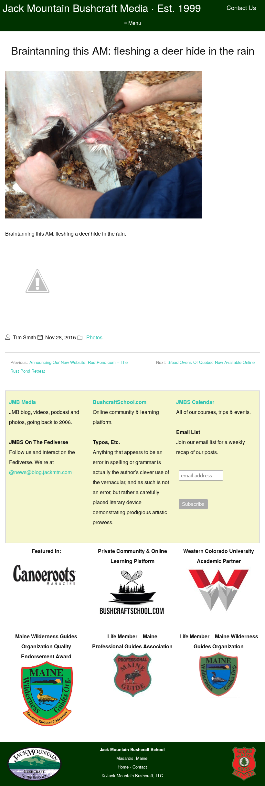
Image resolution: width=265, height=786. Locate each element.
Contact (139, 767)
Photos (94, 337)
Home (123, 767)
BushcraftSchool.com (119, 402)
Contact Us (241, 7)
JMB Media (22, 402)
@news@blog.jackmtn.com (40, 472)
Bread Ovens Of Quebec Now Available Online (211, 362)
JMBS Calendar (195, 402)
